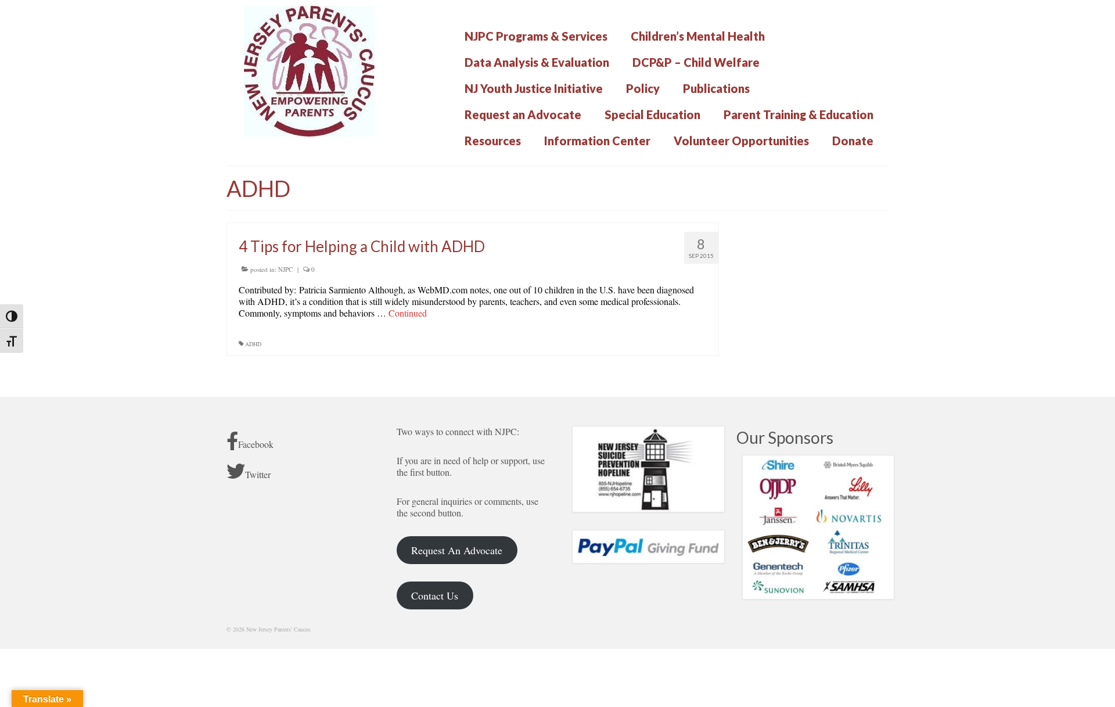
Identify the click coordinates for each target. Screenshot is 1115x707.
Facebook (256, 444)
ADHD (253, 344)
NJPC (285, 269)
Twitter (258, 474)
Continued (408, 313)
